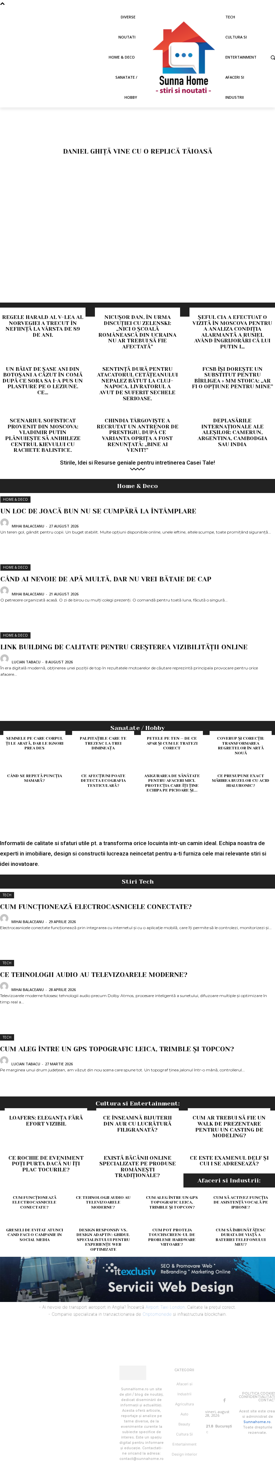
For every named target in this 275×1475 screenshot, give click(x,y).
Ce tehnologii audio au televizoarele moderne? (93, 975)
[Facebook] (224, 1400)
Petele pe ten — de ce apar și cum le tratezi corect (172, 743)
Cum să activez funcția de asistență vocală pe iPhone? (240, 1202)
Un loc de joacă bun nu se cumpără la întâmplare (98, 511)
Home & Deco (15, 499)
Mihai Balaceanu (28, 525)
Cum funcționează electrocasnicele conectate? (96, 907)
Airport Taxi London (165, 1307)
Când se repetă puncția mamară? (34, 778)
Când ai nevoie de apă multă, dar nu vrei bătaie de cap (105, 579)
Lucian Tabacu (26, 661)
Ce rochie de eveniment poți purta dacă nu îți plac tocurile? (46, 1164)
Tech (7, 895)
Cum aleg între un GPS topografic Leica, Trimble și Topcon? (117, 1049)
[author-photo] (5, 525)
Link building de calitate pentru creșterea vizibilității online (124, 647)
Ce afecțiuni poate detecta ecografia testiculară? (103, 780)
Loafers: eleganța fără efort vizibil (46, 1121)
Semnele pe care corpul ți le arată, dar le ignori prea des (34, 743)
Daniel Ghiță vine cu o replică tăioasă (137, 151)
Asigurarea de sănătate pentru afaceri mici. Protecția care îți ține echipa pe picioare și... (172, 783)
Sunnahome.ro (257, 1422)
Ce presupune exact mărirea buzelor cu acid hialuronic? (240, 780)
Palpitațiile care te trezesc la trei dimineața (103, 743)
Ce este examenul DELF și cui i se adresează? (229, 1161)
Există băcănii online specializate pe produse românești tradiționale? (137, 1167)
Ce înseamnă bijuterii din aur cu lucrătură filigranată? (137, 1124)
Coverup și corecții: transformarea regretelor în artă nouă (240, 745)
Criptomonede (157, 1314)
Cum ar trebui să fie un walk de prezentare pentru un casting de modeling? (229, 1127)
